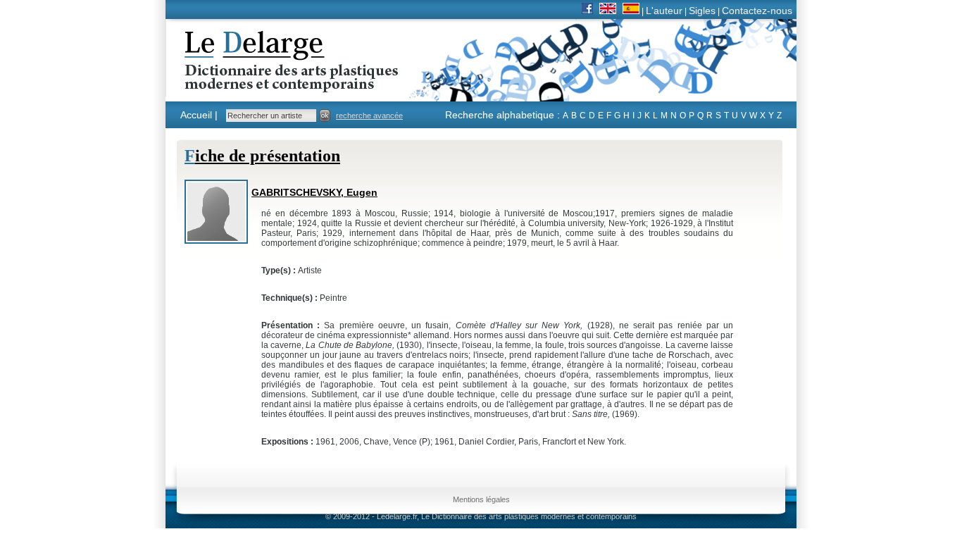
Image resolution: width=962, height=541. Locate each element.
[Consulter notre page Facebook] (587, 10)
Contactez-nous (757, 10)
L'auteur (664, 10)
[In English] (607, 10)
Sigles (702, 10)
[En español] (631, 10)
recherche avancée (369, 115)
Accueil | (199, 114)
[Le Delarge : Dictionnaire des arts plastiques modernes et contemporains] (247, 84)
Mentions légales (481, 499)
